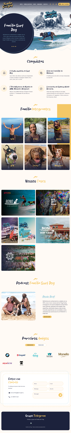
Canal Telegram (65, 4)
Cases (34, 4)
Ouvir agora (47, 316)
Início (21, 4)
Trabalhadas (41, 345)
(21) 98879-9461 (14, 397)
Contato (45, 4)
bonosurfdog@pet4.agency (17, 392)
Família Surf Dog (28, 4)
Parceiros (39, 4)
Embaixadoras (30, 345)
